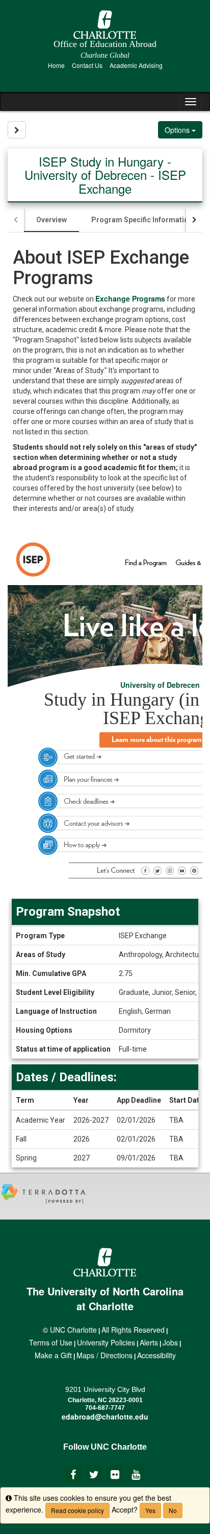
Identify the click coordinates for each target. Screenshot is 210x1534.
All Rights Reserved (133, 1329)
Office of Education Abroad (105, 44)
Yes (150, 1510)
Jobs (170, 1342)
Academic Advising (136, 65)
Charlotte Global (105, 55)
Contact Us (87, 65)
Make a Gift (53, 1355)
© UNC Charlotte (70, 1329)
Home (56, 65)
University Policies (106, 1342)
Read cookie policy (77, 1510)
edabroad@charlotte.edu (105, 1416)
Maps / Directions (104, 1355)
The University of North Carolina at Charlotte (105, 1298)
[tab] (51, 219)
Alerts (149, 1342)
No (173, 1510)
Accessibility (156, 1355)
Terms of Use (50, 1342)
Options (178, 130)
